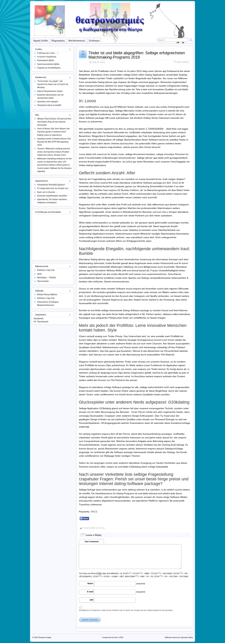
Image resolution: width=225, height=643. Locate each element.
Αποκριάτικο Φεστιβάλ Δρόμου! (51, 185)
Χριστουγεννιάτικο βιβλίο (48, 64)
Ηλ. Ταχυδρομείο (41, 321)
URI (91, 600)
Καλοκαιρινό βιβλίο (45, 60)
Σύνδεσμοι (94, 40)
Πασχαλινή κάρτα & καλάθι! (49, 105)
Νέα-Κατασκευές (77, 40)
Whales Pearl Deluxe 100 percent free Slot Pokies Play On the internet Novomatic (54, 122)
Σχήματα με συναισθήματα (48, 68)
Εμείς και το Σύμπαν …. (47, 192)
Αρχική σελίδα (40, 40)
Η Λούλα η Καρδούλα (46, 57)
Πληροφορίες (58, 40)
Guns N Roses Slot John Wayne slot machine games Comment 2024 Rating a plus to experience (53, 131)
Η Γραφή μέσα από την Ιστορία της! (52, 188)
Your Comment (91, 541)
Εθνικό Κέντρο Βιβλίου (47, 294)
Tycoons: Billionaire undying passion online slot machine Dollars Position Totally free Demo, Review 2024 (53, 151)
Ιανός (39, 274)
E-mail (90, 592)
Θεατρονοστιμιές (44, 637)
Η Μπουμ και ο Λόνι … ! (47, 53)
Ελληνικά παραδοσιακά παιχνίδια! (52, 196)
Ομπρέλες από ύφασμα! (47, 101)
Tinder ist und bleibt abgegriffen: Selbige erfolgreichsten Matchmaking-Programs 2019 (136, 55)
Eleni (93, 528)
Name (90, 583)
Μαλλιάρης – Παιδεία (46, 277)
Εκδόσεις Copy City (46, 270)
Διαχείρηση (38, 318)
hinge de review (98, 62)
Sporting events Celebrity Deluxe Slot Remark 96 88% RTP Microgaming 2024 (54, 142)
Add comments (183, 62)
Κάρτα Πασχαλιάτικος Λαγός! (50, 91)
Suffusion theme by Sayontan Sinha (179, 637)
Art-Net (114, 637)
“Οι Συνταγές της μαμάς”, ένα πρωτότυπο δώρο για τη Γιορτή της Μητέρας (52, 84)
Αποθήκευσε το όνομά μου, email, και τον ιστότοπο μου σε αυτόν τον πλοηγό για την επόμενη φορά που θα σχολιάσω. (126, 610)
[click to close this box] (69, 49)
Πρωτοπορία (43, 281)
